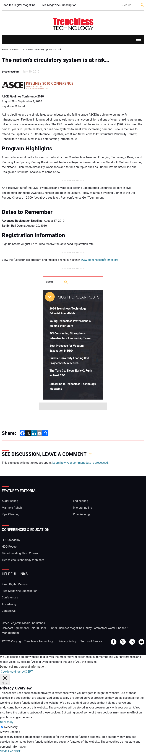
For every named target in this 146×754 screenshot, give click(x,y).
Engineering (80, 501)
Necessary (11, 727)
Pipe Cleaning (10, 514)
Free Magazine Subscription (58, 5)
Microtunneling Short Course (20, 553)
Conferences (10, 597)
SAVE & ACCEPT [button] (10, 751)
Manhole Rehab (12, 508)
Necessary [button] (6, 722)
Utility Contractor (95, 628)
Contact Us (8, 611)
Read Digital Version (15, 584)
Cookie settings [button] (10, 672)
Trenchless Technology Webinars (23, 560)
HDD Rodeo (9, 547)
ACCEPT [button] (27, 672)
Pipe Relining (81, 514)
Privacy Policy (67, 641)
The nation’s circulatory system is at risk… (55, 60)
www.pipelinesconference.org (99, 260)
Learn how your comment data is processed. (80, 463)
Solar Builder (38, 628)
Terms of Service (91, 641)
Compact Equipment (15, 628)
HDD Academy (11, 540)
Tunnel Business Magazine (65, 628)
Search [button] (142, 5)
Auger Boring (10, 501)
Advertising (9, 604)
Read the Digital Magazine (18, 5)
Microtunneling (82, 508)
